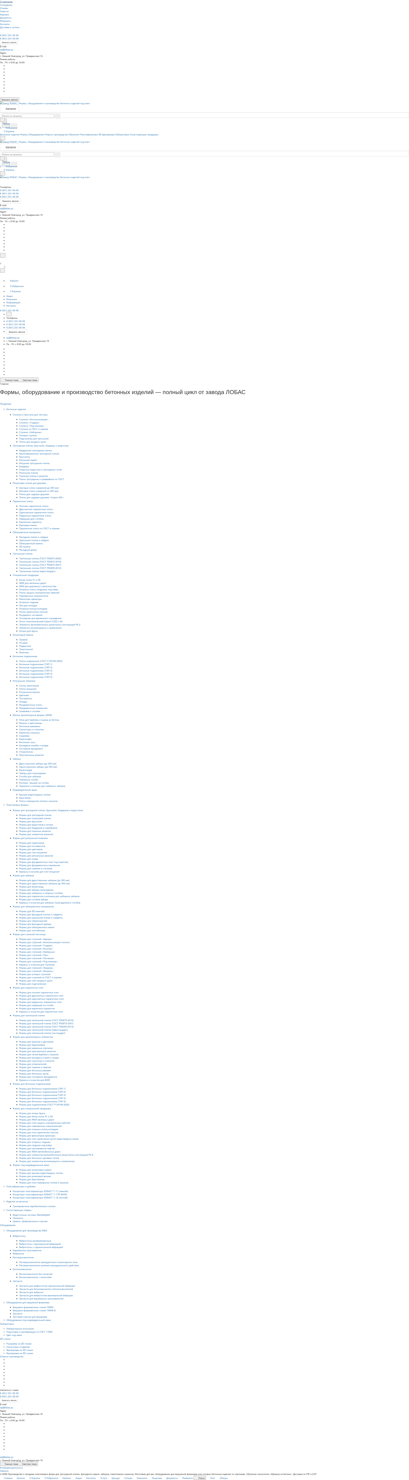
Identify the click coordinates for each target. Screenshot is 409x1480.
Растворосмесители (23, 1257)
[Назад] (9, 314)
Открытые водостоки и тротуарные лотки (40, 469)
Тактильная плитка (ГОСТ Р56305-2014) (40, 568)
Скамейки (24, 735)
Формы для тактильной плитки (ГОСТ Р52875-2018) (46, 1020)
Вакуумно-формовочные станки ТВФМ (33, 1307)
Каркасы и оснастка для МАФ (34, 1079)
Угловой (23, 642)
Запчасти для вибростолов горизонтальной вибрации (47, 1285)
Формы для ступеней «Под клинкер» (38, 961)
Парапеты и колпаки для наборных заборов (42, 785)
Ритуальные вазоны (29, 692)
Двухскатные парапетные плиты (36, 509)
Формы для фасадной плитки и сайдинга (40, 914)
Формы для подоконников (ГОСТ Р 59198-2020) (44, 1104)
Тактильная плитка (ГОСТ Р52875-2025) (40, 558)
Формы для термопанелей (33, 920)
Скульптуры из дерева (18, 1346)
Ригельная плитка (28, 472)
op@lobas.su (6, 49)
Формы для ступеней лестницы (29, 934)
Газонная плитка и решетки (33, 475)
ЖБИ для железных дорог (32, 583)
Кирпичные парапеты (30, 521)
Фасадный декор (28, 549)
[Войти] (1, 259)
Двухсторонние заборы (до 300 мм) (37, 763)
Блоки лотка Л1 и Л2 (29, 579)
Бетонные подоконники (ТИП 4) (35, 673)
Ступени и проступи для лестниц (30, 414)
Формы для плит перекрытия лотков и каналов (43, 1182)
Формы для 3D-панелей (31, 911)
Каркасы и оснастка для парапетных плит (41, 1011)
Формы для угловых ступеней (34, 974)
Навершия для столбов (31, 518)
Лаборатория (7, 1323)
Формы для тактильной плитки (29, 1015)
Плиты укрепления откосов (33, 611)
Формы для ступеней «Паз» (33, 955)
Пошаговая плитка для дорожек (30, 482)
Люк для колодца (28, 605)
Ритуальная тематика (24, 680)
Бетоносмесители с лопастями (35, 1277)
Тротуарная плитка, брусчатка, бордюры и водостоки (41, 445)
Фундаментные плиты (30, 704)
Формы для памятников (31, 842)
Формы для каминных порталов (36, 1048)
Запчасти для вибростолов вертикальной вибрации (46, 1295)
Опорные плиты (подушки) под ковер (38, 589)
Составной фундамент (31, 748)
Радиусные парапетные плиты (35, 515)
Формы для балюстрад (31, 886)
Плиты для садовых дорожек (34, 494)
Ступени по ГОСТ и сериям (33, 428)
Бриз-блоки (25, 797)
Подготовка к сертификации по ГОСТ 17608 (29, 1331)
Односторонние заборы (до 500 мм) (38, 766)
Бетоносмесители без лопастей (35, 1273)
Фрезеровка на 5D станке (19, 1353)
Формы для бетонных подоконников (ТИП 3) (42, 1094)
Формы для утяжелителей (32, 1063)
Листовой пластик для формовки (30, 1316)
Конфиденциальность (11, 1467)
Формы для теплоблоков (32, 930)
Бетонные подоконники (25, 656)
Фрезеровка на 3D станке (19, 1350)
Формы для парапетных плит (28, 987)
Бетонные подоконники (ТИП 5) (35, 676)
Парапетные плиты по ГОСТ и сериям (39, 528)
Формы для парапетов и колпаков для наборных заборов (49, 896)
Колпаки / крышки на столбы (34, 782)
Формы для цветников (30, 849)
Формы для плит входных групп (35, 980)
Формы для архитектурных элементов (33, 1036)
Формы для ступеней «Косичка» (36, 948)
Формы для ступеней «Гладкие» (36, 945)
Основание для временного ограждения (40, 618)
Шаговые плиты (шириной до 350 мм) (39, 487)
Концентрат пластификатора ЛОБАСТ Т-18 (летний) (40, 1197)
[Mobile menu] (2, 173)
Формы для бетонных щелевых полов (39, 1157)
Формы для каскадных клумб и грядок (39, 1057)
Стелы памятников (29, 685)
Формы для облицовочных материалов (33, 906)
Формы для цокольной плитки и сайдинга (41, 917)
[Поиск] (2, 255)
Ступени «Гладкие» (29, 422)
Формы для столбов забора (33, 899)
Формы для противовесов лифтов (37, 1148)
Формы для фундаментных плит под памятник (43, 862)
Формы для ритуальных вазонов (36, 855)
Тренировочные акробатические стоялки (34, 1206)
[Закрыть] (2, 270)
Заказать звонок (9, 42)
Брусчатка (24, 456)
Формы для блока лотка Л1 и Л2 (36, 1116)
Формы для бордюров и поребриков (38, 827)
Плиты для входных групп (32, 441)
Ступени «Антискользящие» (34, 419)
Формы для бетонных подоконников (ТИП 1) (42, 1088)
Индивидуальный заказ (25, 789)
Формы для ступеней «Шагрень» (36, 970)
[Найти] (13, 126)
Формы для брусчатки (30, 821)
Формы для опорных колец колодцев (38, 1129)
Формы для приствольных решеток (37, 1051)
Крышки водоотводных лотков (34, 794)
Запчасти (18, 1280)
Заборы (17, 758)
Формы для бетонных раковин (35, 1070)
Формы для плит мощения (33, 852)
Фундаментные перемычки (33, 707)
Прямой (23, 639)
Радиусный (25, 645)
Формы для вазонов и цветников (36, 1041)
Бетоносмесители (22, 1269)
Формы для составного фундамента (38, 1076)
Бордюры (24, 466)
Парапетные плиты (23, 501)
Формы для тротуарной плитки (35, 815)
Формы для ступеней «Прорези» (36, 967)
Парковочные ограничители (33, 595)
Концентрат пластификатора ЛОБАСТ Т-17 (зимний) (40, 1191)
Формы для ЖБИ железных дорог (36, 1119)
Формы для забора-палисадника (36, 889)
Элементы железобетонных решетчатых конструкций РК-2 (49, 624)
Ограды (23, 701)
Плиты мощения (27, 688)
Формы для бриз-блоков (31, 1179)
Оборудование (8, 1225)
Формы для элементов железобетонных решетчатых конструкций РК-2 (56, 1154)
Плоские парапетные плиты (33, 506)
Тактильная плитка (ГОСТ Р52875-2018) (40, 561)
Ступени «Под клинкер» (31, 425)
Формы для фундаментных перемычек (39, 865)
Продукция (6, 403)
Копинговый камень (23, 634)
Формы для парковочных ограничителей (40, 1125)
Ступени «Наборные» (30, 432)
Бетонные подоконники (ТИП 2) (35, 667)
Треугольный (26, 649)
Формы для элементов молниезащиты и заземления (47, 1161)
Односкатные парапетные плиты (36, 512)
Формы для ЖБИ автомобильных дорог (40, 1151)
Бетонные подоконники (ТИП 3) (35, 670)
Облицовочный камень (31, 543)
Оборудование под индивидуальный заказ (28, 1319)
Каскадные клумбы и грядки (33, 745)
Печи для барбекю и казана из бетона (39, 719)
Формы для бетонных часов (33, 1073)
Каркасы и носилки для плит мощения (39, 871)
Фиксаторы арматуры (30, 599)
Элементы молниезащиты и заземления (40, 627)
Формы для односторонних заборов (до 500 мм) (44, 883)
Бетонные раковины (29, 726)
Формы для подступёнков (32, 983)
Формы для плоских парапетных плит (39, 992)
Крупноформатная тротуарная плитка (39, 453)
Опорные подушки (29, 602)
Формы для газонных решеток (35, 831)
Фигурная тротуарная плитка (34, 463)
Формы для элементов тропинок (36, 834)
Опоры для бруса (28, 630)
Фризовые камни (28, 525)
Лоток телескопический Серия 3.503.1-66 (40, 621)
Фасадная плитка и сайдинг (33, 537)
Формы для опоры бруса (32, 1113)
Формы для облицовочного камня (36, 927)
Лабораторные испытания (20, 1328)
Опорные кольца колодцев (33, 608)
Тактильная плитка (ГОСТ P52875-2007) (40, 564)
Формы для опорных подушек (34, 1141)
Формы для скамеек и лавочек (35, 1067)
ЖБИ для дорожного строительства (37, 586)
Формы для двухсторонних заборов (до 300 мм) (44, 880)
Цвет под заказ (14, 1335)
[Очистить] (58, 116)
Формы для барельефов (32, 1044)
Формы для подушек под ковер (35, 1145)
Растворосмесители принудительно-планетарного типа (48, 1262)
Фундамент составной (30, 614)
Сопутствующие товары (19, 1210)
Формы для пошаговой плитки (35, 818)
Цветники (24, 695)
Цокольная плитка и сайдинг (34, 540)
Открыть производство (11, 1356)
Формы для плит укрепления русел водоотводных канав (48, 1138)
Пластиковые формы (17, 804)
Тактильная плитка (23, 553)
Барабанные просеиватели (27, 1250)
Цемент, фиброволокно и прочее (30, 1221)
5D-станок (5, 1338)
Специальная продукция (26, 575)
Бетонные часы (27, 742)
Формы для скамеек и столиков (35, 868)
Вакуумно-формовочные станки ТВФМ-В (34, 1310)
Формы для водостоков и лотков (36, 824)
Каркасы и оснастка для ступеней (36, 964)
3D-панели (25, 546)
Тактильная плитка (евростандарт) (37, 571)
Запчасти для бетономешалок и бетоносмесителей (46, 1288)
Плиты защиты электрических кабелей (39, 592)
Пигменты (18, 1218)
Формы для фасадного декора (35, 924)
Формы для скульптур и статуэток (36, 1060)
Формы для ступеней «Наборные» (37, 951)
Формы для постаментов (32, 846)
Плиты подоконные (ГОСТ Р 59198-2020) (40, 661)
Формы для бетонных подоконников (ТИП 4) (42, 1098)
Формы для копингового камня (35, 1169)
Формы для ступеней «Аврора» (35, 939)
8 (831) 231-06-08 (9, 35)
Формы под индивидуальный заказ (31, 1164)
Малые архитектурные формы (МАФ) (33, 715)
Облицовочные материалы (27, 532)
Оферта (4, 1470)
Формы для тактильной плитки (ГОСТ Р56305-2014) (46, 1026)
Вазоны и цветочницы (30, 723)
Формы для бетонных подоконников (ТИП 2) (42, 1091)
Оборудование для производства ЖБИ (27, 1230)
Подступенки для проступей (34, 438)
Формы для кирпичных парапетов (37, 1008)
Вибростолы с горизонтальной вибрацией (41, 1247)
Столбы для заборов (30, 776)
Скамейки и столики (29, 711)
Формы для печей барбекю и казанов (38, 1054)
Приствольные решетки (31, 754)
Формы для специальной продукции (32, 1108)
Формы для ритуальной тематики (30, 838)
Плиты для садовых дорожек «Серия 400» (41, 497)
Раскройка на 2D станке (18, 1343)
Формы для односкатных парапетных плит (41, 998)
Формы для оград (28, 858)
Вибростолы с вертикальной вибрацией (40, 1243)
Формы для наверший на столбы (36, 1005)
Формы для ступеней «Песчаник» (36, 958)
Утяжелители (26, 751)
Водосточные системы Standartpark (31, 1214)
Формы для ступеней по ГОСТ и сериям (40, 977)
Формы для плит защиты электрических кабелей (44, 1122)
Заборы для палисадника (32, 773)
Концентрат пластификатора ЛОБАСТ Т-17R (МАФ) (40, 1194)
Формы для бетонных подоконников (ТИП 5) (42, 1101)
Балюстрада (25, 769)
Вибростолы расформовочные (35, 1240)
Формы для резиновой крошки (35, 1176)
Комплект (24, 652)
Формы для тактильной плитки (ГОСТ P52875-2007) (46, 1023)
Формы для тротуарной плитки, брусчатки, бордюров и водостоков (48, 810)
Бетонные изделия (16, 409)
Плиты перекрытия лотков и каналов (38, 800)
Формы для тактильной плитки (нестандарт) (42, 1032)
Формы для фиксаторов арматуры (37, 1135)
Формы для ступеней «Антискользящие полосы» (44, 942)
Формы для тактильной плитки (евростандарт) (43, 1029)
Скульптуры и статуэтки (31, 729)
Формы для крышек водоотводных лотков (41, 1172)
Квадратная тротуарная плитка (35, 450)
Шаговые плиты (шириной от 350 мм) (38, 490)
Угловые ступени (28, 435)
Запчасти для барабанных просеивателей (41, 1298)
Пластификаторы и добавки (21, 1186)
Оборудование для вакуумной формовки (28, 1302)
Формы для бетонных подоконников (32, 1083)
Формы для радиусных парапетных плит (40, 1001)
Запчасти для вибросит (31, 1292)
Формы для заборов (24, 875)
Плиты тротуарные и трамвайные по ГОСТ (41, 479)
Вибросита (18, 1253)
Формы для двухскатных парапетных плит (41, 995)
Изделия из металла (17, 1201)
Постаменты (25, 698)
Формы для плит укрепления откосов (38, 1132)
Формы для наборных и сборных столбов (41, 893)
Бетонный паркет (28, 459)
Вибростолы (19, 1235)
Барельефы (25, 738)
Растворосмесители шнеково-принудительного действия (49, 1265)
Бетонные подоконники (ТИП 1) (35, 664)
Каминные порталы (29, 732)
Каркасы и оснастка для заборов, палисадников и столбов (49, 902)
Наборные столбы (28, 779)
